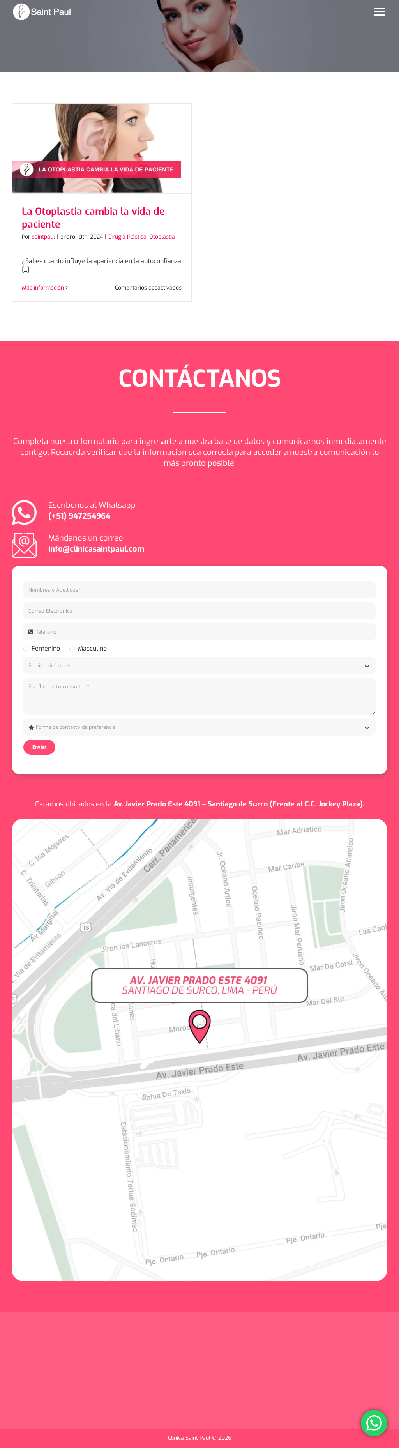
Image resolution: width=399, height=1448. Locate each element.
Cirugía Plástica (127, 236)
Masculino (92, 648)
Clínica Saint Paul (190, 1438)
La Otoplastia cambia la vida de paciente (93, 218)
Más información (43, 288)
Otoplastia (162, 236)
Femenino (46, 648)
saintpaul (43, 236)
